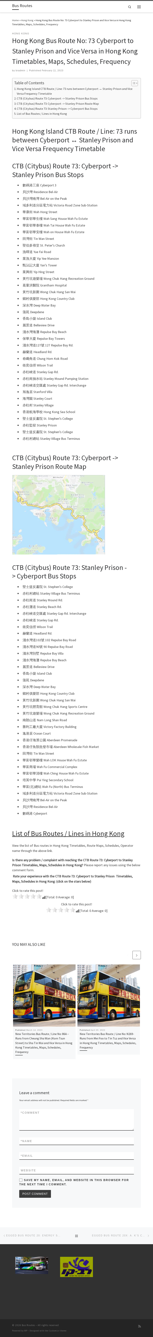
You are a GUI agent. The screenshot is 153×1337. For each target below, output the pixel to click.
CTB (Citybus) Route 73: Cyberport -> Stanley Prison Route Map (58, 103)
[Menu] (139, 6)
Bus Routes (28, 1325)
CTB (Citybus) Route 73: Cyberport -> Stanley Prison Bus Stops (57, 98)
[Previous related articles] (128, 955)
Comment (30, 1112)
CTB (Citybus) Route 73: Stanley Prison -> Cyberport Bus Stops (57, 108)
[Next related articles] (136, 955)
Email (27, 1155)
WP (25, 1330)
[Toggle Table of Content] (133, 83)
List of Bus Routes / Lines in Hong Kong (42, 113)
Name (26, 1141)
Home (15, 20)
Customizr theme (57, 1330)
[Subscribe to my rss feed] (139, 1326)
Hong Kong (27, 20)
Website (28, 1170)
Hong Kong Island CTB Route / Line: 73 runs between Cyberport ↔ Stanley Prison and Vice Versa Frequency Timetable (74, 91)
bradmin (20, 70)
